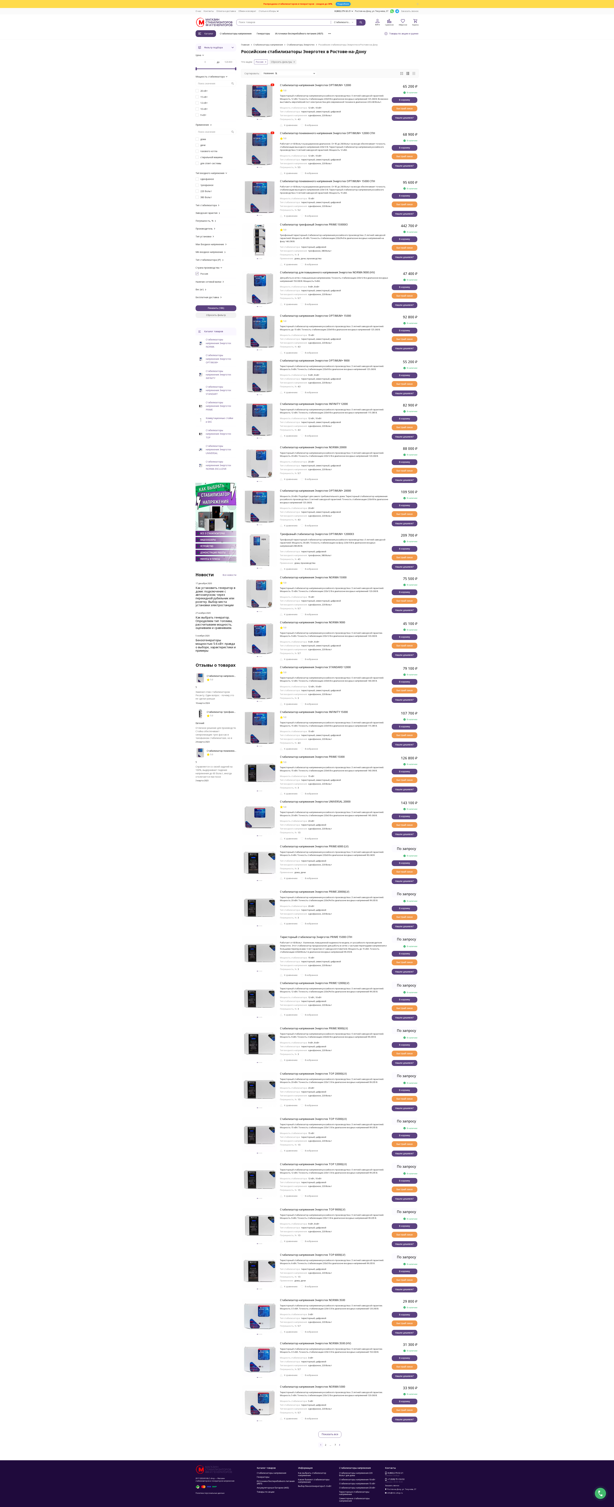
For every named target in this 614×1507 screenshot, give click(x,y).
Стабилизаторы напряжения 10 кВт (357, 1479)
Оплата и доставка (226, 11)
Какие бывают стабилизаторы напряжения (314, 1480)
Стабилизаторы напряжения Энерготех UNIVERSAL (218, 449)
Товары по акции (265, 1491)
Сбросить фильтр (216, 315)
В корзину (404, 99)
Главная (245, 44)
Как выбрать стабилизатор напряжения (312, 1474)
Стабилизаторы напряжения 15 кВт (357, 1483)
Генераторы (263, 33)
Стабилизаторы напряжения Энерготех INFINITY (218, 375)
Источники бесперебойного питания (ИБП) (299, 33)
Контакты (209, 11)
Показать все (330, 1434)
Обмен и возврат (247, 11)
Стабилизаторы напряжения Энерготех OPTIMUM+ (218, 359)
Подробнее (343, 3)
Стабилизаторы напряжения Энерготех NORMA (218, 343)
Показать (213, 307)
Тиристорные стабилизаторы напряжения (354, 1493)
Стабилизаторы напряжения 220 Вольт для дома (355, 1474)
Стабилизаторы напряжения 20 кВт (357, 1487)
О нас (198, 11)
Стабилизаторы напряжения (236, 33)
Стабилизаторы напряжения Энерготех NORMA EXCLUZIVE (218, 465)
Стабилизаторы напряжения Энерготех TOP (218, 434)
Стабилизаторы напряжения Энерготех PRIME (218, 406)
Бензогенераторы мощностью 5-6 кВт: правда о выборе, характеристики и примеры (216, 645)
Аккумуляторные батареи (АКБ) (273, 1487)
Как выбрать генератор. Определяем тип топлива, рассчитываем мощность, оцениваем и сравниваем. (214, 622)
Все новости (229, 574)
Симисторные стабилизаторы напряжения (354, 1499)
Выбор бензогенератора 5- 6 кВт (314, 1486)
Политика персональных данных (210, 1493)
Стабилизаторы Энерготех (301, 44)
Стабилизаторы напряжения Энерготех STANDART (218, 390)
